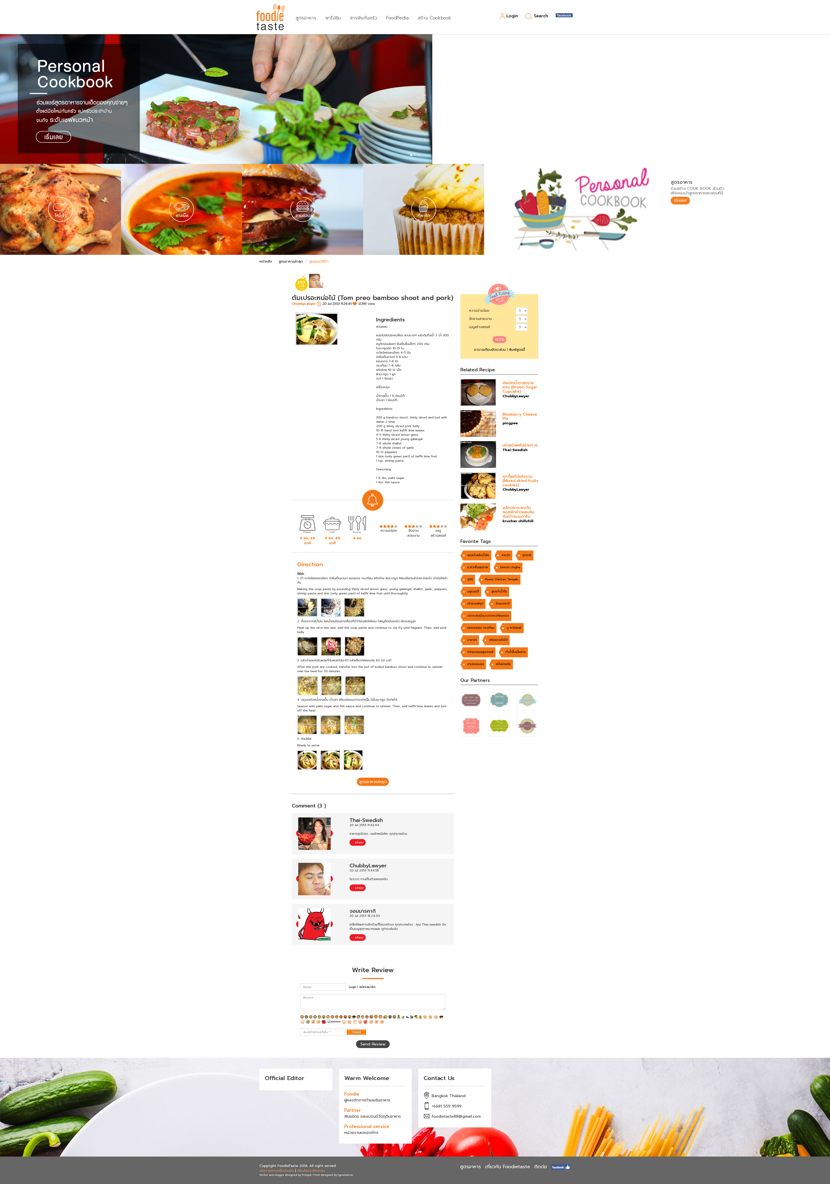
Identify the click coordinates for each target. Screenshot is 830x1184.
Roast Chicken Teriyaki (501, 579)
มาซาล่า (472, 640)
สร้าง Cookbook (434, 17)
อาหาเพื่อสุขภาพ (477, 567)
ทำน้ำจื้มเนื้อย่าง (516, 652)
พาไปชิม (333, 17)
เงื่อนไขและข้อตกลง (311, 1170)
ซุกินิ (470, 579)
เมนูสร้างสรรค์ (479, 327)
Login (512, 16)
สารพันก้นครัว (363, 17)
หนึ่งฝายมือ (503, 664)
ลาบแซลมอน (475, 664)
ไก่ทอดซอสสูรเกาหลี (480, 652)
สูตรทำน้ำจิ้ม (499, 591)
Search (541, 16)
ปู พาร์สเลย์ (514, 628)
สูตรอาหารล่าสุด (291, 261)
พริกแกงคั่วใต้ (498, 640)
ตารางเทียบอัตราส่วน (490, 349)
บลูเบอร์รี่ (473, 591)
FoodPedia (397, 17)
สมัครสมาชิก (367, 987)
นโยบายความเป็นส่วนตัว (276, 1170)
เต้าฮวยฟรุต (475, 603)
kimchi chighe (510, 567)
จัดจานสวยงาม (480, 318)
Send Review (372, 1044)
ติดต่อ (540, 1166)
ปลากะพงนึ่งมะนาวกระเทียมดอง (488, 615)
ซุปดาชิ (526, 555)
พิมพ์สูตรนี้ (517, 349)
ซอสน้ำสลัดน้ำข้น (478, 555)
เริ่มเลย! (680, 200)
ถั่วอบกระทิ (503, 603)
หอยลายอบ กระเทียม (480, 628)
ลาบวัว (505, 555)
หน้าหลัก (265, 261)
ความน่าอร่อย (479, 310)
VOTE (499, 339)
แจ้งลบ (359, 842)
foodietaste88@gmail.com (456, 1116)
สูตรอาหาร (306, 17)
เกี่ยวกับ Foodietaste (507, 1166)
